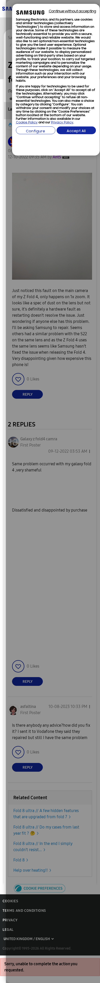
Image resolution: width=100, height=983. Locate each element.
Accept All (76, 131)
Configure (35, 131)
